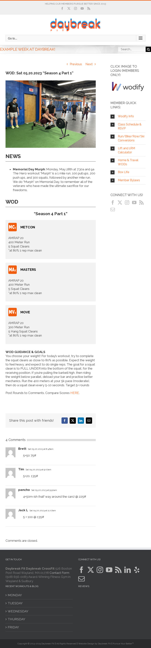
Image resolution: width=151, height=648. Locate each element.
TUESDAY (15, 603)
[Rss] (141, 202)
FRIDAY (13, 627)
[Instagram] (127, 202)
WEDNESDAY (18, 611)
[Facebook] (112, 202)
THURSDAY (16, 619)
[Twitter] (120, 202)
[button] (127, 116)
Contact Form (59, 573)
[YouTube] (134, 202)
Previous (76, 64)
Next (89, 64)
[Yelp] (137, 569)
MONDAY (15, 595)
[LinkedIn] (127, 569)
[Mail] (112, 209)
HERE (74, 393)
